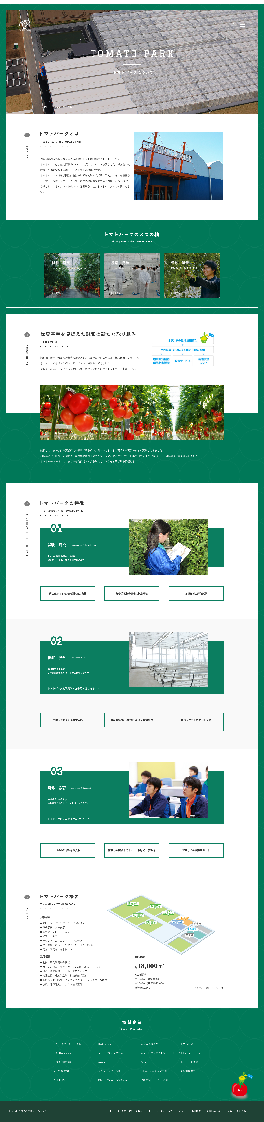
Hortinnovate (104, 1044)
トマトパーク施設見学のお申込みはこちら (71, 688)
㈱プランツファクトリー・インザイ (160, 1053)
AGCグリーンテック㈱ (68, 1044)
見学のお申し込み (236, 1111)
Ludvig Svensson (191, 1053)
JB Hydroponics (64, 1053)
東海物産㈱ (189, 1071)
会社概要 (196, 1111)
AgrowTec (103, 1062)
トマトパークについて (160, 1111)
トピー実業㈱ (190, 1062)
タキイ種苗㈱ (63, 1062)
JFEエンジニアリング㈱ (154, 1071)
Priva (143, 1062)
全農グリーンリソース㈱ (154, 1080)
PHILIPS (60, 1080)
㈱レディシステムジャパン (113, 1080)
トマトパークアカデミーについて (66, 818)
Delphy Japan (63, 1071)
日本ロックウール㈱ (109, 1071)
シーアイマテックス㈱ (110, 1053)
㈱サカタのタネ (149, 1044)
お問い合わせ (214, 1111)
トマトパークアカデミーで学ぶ (126, 1111)
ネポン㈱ (188, 1044)
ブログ (181, 1111)
